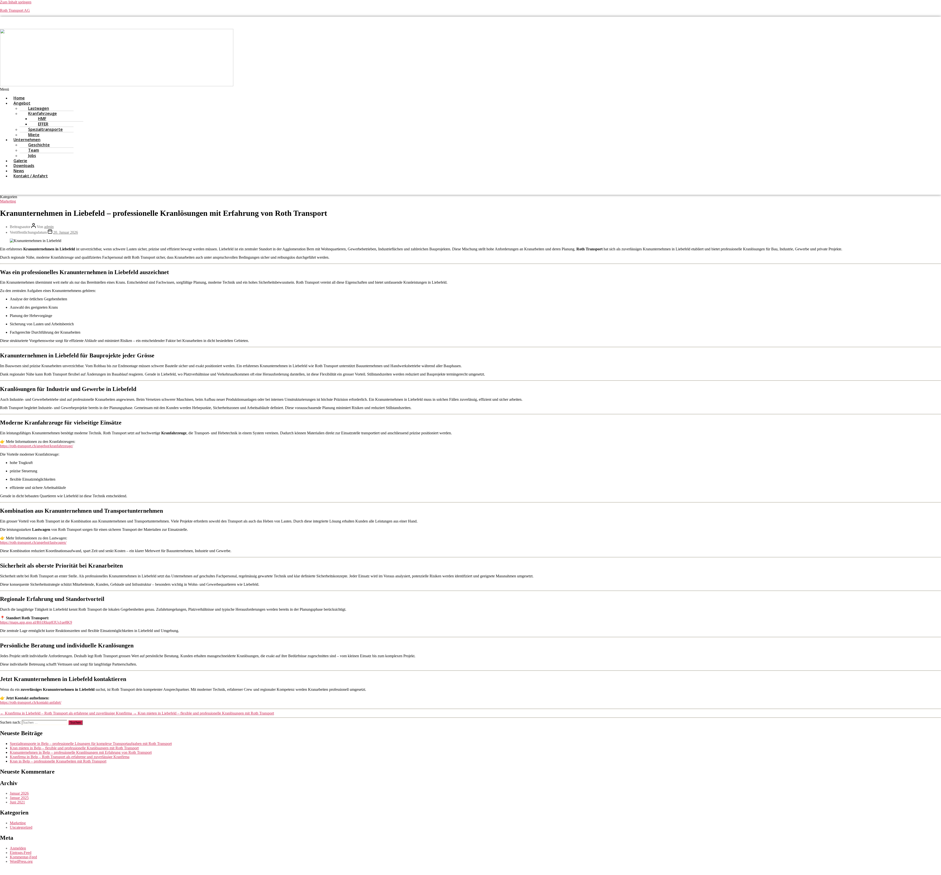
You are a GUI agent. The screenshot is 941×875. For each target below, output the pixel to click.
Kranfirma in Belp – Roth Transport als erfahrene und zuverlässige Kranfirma (69, 757)
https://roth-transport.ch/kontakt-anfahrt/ (30, 702)
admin (49, 227)
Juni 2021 (17, 802)
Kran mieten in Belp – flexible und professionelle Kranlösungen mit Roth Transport (74, 748)
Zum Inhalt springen (15, 2)
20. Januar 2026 (65, 232)
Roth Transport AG (15, 10)
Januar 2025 (19, 798)
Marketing (8, 201)
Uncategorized (21, 827)
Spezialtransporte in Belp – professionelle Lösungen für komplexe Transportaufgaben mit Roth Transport (91, 743)
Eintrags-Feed (20, 853)
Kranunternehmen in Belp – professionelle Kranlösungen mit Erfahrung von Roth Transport (81, 752)
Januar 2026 (19, 793)
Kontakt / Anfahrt (30, 176)
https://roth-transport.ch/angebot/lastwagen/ (33, 542)
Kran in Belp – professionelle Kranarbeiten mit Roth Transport (58, 761)
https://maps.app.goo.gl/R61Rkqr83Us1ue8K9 (36, 622)
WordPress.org (21, 861)
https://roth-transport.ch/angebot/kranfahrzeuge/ (36, 446)
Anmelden (18, 848)
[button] (353, 89)
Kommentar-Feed (23, 857)
